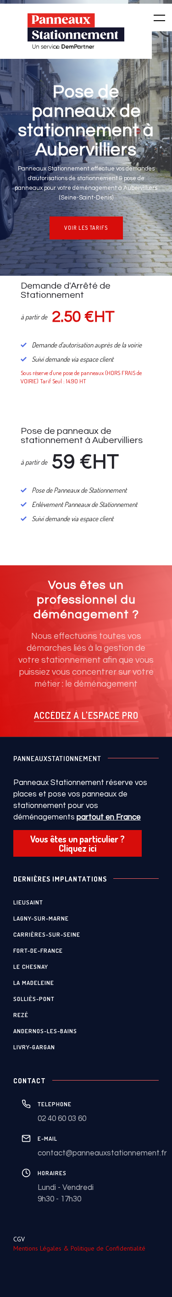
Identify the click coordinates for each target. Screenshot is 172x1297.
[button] (153, 17)
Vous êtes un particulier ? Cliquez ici (77, 843)
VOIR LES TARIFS (86, 227)
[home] (76, 31)
